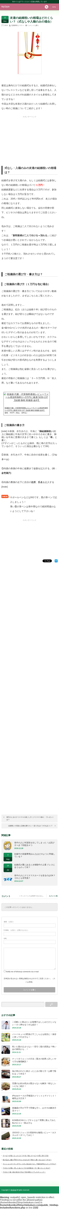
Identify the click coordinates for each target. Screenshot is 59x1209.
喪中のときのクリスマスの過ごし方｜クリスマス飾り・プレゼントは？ (30, 818)
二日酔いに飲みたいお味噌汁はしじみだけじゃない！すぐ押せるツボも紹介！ (34, 1023)
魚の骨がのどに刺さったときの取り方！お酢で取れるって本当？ (34, 1072)
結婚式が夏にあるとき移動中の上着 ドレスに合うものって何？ (34, 866)
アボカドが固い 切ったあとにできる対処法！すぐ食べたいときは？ (26, 1168)
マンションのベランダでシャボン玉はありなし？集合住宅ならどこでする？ (29, 1164)
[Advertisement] (29, 136)
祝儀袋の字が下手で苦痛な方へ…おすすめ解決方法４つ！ (34, 1109)
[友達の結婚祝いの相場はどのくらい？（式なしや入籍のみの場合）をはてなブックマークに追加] (56, 561)
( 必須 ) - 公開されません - (16, 930)
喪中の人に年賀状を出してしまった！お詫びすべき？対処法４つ (34, 843)
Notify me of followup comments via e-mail (22, 972)
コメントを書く (33, 25)
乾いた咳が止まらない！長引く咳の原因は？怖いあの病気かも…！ (34, 1047)
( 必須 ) (8, 922)
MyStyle (5, 6)
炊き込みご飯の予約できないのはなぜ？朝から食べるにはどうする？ (27, 1160)
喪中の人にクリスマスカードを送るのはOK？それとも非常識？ (34, 876)
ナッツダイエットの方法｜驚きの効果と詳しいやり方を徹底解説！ (34, 1060)
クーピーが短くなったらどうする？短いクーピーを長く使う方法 (25, 1155)
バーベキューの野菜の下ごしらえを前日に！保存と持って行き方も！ (34, 1035)
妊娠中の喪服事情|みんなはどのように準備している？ (34, 855)
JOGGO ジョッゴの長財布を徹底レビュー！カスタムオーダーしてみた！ (34, 1133)
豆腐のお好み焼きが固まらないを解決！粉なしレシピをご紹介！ (34, 1084)
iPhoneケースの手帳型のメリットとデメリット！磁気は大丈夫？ (34, 1097)
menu (54, 7)
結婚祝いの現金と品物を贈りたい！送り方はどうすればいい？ (30, 826)
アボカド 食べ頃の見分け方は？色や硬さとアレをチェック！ (24, 1172)
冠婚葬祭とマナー (17, 25)
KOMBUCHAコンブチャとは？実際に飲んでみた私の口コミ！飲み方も (34, 1121)
